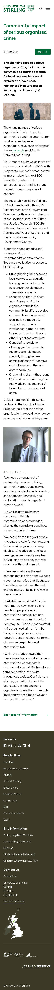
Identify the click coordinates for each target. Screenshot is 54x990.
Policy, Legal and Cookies (18, 835)
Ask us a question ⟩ (14, 901)
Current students (13, 813)
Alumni (7, 774)
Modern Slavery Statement (19, 854)
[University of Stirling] (18, 8)
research (18, 150)
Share (40, 52)
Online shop (10, 800)
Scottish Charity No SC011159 (20, 860)
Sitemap (8, 847)
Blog (6, 806)
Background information (20, 714)
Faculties (8, 762)
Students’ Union (12, 794)
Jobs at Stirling (12, 781)
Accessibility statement (17, 841)
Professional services (16, 768)
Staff (6, 819)
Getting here (10, 787)
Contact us (10, 876)
